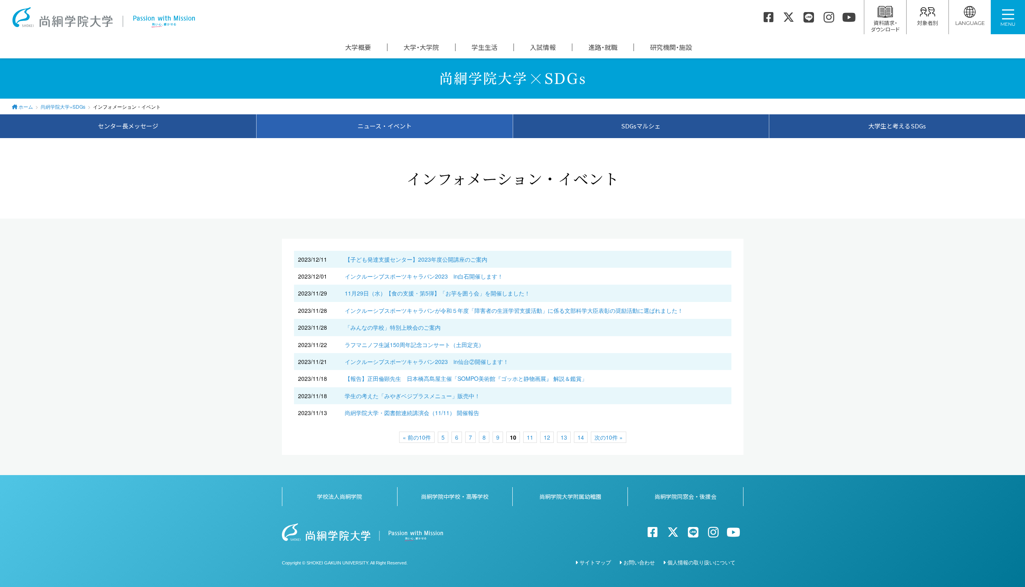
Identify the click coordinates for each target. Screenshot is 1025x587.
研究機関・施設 (671, 47)
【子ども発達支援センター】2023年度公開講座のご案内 (416, 259)
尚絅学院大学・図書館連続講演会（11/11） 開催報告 (412, 413)
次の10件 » (608, 437)
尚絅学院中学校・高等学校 (455, 496)
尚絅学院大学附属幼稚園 (570, 496)
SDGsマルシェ (641, 126)
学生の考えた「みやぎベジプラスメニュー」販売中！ (412, 396)
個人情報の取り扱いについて (701, 562)
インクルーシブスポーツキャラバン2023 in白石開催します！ (424, 276)
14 (581, 437)
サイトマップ (595, 562)
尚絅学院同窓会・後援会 (685, 496)
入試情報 (543, 47)
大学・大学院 (421, 47)
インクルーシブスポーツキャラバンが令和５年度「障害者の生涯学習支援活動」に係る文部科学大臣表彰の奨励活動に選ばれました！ (514, 310)
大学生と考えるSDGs (897, 126)
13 (564, 437)
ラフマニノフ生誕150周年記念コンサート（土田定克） (414, 345)
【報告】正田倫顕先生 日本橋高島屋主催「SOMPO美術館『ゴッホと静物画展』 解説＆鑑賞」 (466, 378)
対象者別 (927, 23)
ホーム (26, 106)
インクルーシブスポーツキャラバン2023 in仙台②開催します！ (427, 362)
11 (530, 437)
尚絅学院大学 (103, 17)
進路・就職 (602, 47)
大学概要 (358, 47)
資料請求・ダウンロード (885, 26)
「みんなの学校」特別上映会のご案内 (393, 327)
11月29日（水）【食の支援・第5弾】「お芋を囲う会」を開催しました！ (437, 293)
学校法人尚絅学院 (339, 496)
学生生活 (484, 47)
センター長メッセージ (128, 126)
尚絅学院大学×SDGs (63, 106)
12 (547, 437)
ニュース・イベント (385, 126)
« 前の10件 (417, 437)
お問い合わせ (639, 562)
